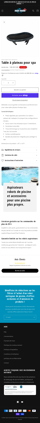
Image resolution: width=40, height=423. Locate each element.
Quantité (3, 79)
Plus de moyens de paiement (20, 100)
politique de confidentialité (12, 358)
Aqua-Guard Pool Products (12, 417)
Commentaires (8, 336)
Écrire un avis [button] (20, 271)
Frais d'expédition (5, 70)
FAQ (5, 332)
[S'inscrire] (34, 317)
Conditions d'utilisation (11, 354)
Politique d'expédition (11, 349)
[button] (2, 11)
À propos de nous (9, 341)
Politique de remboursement (13, 345)
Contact (6, 363)
